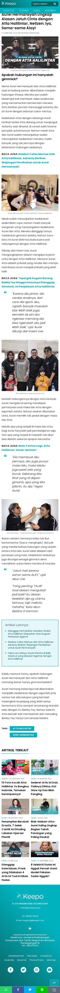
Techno (23, 10)
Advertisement (16, 955)
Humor (5, 779)
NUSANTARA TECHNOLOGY (33, 903)
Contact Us (46, 955)
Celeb (33, 779)
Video (36, 10)
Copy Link (54, 990)
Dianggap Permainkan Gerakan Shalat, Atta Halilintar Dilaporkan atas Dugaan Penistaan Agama (29, 633)
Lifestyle (8, 10)
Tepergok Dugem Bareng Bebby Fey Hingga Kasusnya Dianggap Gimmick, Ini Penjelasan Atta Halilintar (28, 282)
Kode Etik (9, 960)
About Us (21, 960)
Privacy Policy (37, 960)
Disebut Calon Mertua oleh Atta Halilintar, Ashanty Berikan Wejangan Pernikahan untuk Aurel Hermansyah (31, 644)
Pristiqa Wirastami (30, 33)
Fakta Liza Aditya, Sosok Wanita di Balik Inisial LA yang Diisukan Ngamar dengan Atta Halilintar (30, 655)
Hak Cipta (32, 955)
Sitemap (51, 960)
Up (54, 983)
